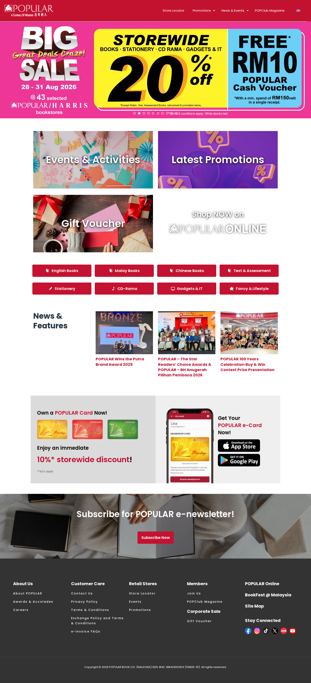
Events (135, 602)
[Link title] (124, 332)
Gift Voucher (199, 621)
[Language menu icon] (300, 10)
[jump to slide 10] (176, 113)
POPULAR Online (262, 584)
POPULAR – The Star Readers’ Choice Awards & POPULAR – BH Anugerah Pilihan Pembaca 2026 (184, 367)
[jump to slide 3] (144, 113)
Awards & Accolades (33, 602)
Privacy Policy (84, 602)
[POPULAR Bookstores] (29, 10)
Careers (21, 610)
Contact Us (82, 593)
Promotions (140, 610)
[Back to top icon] (290, 674)
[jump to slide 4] (148, 113)
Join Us (194, 593)
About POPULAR (27, 593)
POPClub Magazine (205, 602)
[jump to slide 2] (139, 113)
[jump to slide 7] (162, 113)
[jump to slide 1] (134, 113)
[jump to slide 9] (172, 113)
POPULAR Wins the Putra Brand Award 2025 (120, 361)
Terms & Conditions (90, 610)
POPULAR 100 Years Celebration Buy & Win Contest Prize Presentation (247, 364)
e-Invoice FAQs (85, 631)
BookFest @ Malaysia (268, 595)
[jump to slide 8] (167, 113)
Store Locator (142, 593)
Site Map (254, 606)
